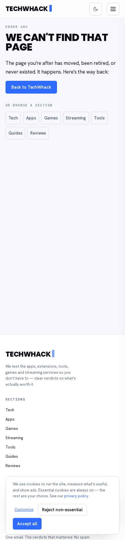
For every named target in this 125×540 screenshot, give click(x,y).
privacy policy (76, 495)
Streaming (76, 118)
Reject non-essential (62, 509)
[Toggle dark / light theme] (95, 9)
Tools (99, 118)
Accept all (27, 523)
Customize (24, 509)
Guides (15, 133)
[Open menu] (113, 9)
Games (51, 118)
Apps (31, 118)
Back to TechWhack (31, 87)
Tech (13, 118)
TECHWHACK (27, 8)
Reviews (38, 133)
